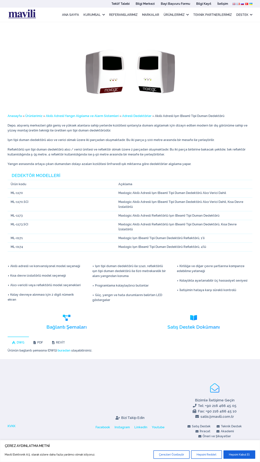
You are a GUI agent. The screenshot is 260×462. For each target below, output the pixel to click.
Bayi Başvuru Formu (175, 4)
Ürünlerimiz (33, 116)
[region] (130, 451)
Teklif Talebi (120, 4)
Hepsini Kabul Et (239, 454)
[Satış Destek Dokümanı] (193, 318)
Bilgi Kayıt (203, 4)
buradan (64, 350)
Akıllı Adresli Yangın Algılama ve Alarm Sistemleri (82, 116)
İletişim (222, 4)
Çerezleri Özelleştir (171, 454)
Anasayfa (15, 116)
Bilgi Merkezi (145, 4)
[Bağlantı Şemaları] (66, 318)
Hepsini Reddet (206, 454)
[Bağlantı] (22, 15)
